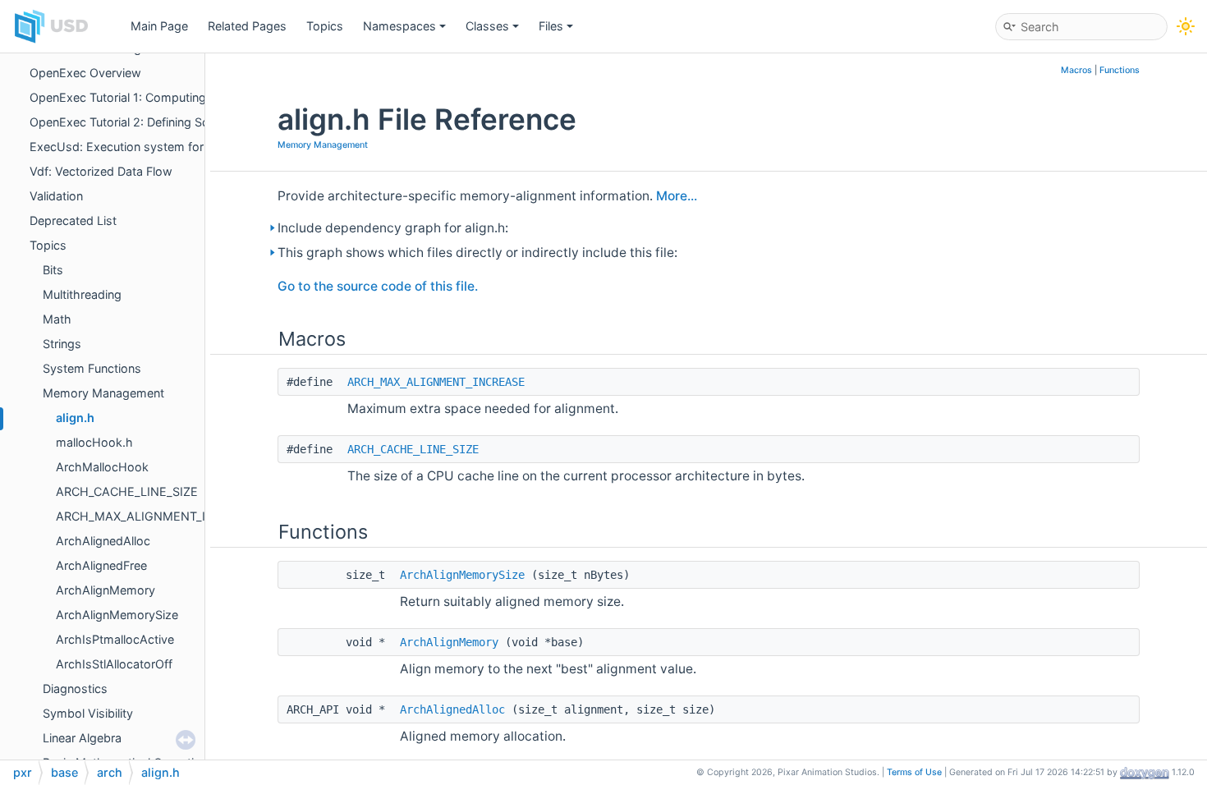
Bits (53, 270)
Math (57, 319)
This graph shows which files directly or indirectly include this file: (477, 252)
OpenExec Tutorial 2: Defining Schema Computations (175, 122)
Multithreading (82, 294)
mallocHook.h (94, 442)
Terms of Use (914, 772)
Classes (487, 26)
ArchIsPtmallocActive (115, 639)
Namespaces (399, 26)
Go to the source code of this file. (378, 286)
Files (551, 26)
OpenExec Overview (85, 73)
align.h (75, 418)
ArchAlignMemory (105, 590)
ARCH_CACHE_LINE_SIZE (127, 491)
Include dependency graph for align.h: (393, 228)
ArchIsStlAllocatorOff (114, 664)
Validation (56, 196)
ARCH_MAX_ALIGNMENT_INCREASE (158, 516)
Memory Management (103, 393)
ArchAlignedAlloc (103, 541)
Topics (324, 26)
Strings (62, 344)
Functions (1119, 70)
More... (676, 196)
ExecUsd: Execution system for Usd (130, 147)
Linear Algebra (82, 738)
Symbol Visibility (88, 713)
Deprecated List (73, 220)
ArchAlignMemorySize (117, 615)
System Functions (92, 368)
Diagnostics (75, 688)
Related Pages (247, 26)
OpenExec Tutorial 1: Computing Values (138, 97)
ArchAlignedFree (101, 565)
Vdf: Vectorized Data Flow (101, 171)
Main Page (159, 26)
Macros (1076, 70)
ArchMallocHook (102, 467)
